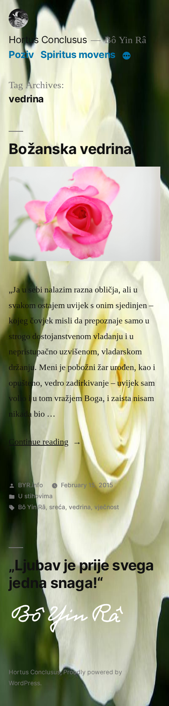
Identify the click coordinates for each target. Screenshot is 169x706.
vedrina (80, 507)
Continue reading (45, 441)
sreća (57, 507)
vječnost (106, 507)
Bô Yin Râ (32, 507)
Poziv (21, 54)
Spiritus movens (78, 54)
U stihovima (35, 496)
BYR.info (30, 485)
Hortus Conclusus (48, 39)
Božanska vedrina (70, 149)
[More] (126, 56)
